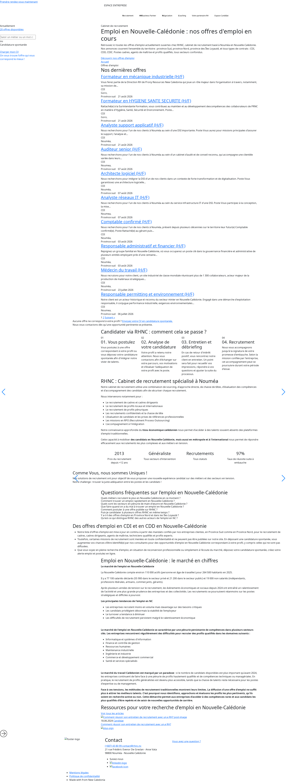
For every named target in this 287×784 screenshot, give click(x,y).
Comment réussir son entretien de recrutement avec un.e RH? (136, 724)
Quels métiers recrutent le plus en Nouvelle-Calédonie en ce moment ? (140, 498)
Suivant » (110, 317)
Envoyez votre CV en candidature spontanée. (147, 321)
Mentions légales (79, 772)
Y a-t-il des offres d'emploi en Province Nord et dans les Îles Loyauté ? (140, 515)
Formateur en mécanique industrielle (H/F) (142, 76)
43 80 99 (113, 746)
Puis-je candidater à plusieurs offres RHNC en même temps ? (135, 512)
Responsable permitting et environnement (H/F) (147, 294)
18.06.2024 (107, 720)
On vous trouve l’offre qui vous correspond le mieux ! (17, 57)
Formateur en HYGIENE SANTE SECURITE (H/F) (146, 100)
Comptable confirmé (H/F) (126, 221)
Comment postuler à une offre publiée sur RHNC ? (129, 509)
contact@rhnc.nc (131, 746)
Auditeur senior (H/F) (121, 149)
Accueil (105, 61)
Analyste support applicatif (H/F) (132, 125)
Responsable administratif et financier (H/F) (143, 246)
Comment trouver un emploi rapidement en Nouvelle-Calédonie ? (138, 501)
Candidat (118, 720)
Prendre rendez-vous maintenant (19, 1)
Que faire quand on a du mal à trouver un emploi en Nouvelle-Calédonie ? (142, 506)
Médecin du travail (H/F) (124, 270)
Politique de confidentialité (84, 776)
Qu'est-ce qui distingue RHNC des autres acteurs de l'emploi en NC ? (139, 518)
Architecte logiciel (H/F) (123, 173)
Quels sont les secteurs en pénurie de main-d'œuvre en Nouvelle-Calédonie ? (144, 503)
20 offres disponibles (12, 29)
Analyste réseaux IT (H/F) (125, 197)
